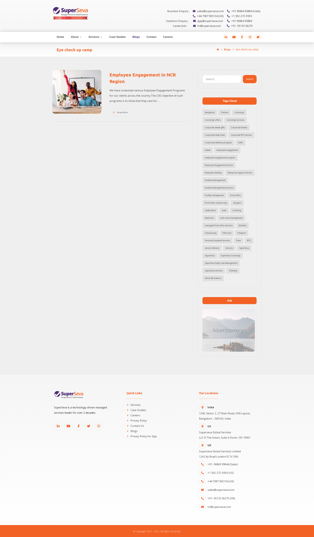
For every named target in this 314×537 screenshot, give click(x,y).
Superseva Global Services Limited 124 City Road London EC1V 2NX (220, 450)
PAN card (227, 233)
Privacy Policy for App (144, 436)
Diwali (207, 150)
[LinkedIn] (226, 37)
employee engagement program (220, 157)
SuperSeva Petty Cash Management (221, 263)
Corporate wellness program (218, 142)
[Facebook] (242, 37)
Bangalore (210, 112)
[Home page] (218, 49)
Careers (135, 415)
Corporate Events (239, 127)
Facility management (214, 195)
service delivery (212, 248)
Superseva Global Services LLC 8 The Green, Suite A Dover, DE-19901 (225, 431)
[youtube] (234, 37)
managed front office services (219, 225)
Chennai (224, 112)
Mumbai (242, 225)
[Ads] (229, 330)
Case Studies (138, 410)
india (224, 210)
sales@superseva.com (221, 490)
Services (229, 248)
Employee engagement (227, 150)
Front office (235, 195)
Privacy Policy (139, 420)
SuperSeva (244, 248)
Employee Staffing (213, 172)
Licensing (237, 210)
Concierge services (235, 120)
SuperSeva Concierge (230, 255)
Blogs (134, 431)
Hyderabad (210, 210)
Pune (238, 240)
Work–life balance (213, 278)
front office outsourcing (216, 202)
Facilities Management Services (219, 187)
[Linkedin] (58, 426)
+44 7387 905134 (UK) (221, 481)
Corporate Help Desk (215, 135)
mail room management (231, 218)
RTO (249, 240)
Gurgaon (237, 202)
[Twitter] (258, 37)
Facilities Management (215, 180)
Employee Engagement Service (219, 165)
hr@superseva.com (219, 507)
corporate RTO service (241, 135)
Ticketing (233, 270)
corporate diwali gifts (215, 127)
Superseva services (214, 270)
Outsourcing (210, 233)
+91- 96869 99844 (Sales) (223, 464)
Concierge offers (212, 120)
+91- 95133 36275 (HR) (221, 498)
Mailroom (209, 218)
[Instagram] (250, 37)
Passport (241, 233)
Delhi (240, 142)
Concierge (239, 112)
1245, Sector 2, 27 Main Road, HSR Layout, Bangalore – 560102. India (224, 412)
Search (249, 79)
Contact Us (137, 426)
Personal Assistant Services (217, 240)
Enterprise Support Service (240, 172)
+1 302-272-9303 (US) (221, 473)
